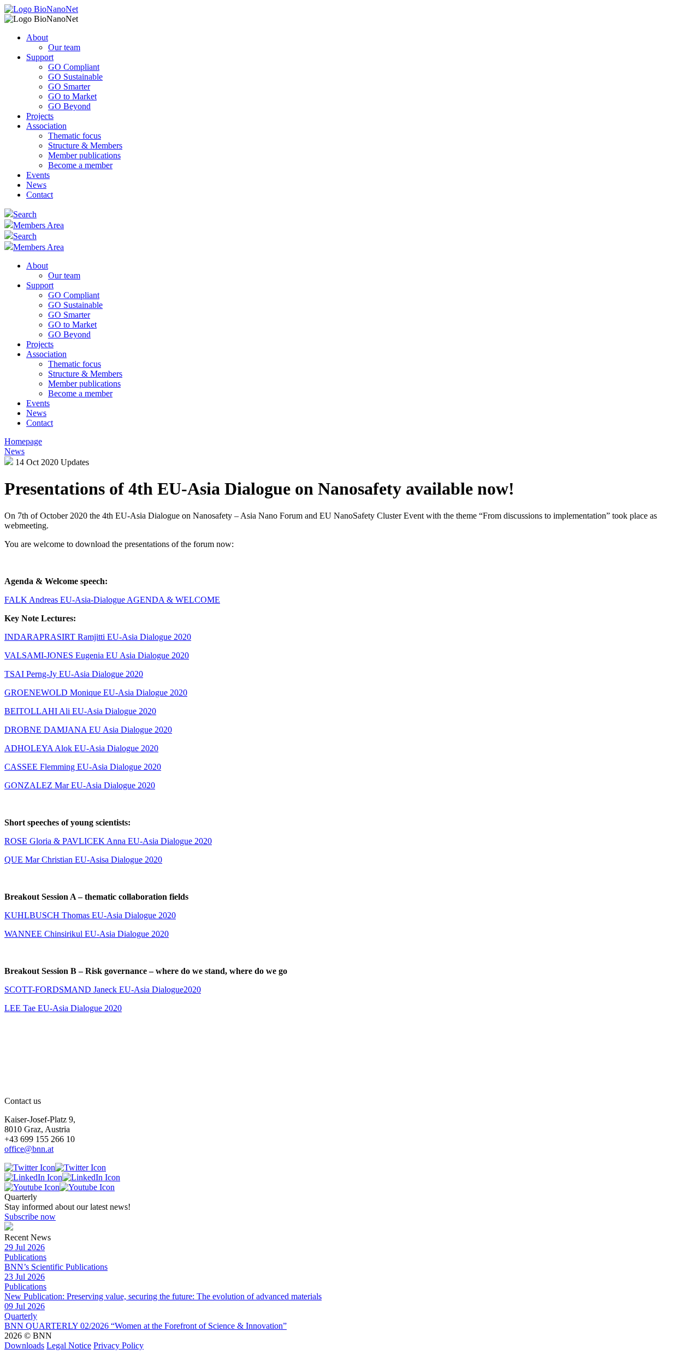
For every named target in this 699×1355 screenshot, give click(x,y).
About (37, 37)
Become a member (80, 165)
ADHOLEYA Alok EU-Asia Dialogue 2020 (81, 748)
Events (38, 175)
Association (46, 125)
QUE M (18, 859)
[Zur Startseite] (41, 9)
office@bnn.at (29, 1149)
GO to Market (72, 96)
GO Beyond (69, 106)
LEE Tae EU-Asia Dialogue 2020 (63, 1008)
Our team (64, 47)
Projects (40, 116)
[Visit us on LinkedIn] (62, 1177)
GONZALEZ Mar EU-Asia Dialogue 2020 (79, 785)
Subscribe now (30, 1216)
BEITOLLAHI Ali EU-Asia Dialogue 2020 (80, 711)
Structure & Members (85, 145)
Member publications (84, 155)
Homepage (23, 441)
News (36, 184)
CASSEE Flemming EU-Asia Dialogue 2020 (82, 766)
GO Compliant (73, 67)
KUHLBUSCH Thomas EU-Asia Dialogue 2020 (90, 915)
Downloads (24, 1345)
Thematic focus (74, 135)
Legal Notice (68, 1345)
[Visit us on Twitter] (55, 1167)
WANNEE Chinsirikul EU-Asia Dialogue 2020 (86, 933)
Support (40, 57)
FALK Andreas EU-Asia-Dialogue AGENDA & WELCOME (112, 599)
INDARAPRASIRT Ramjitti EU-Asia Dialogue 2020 (97, 636)
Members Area (38, 225)
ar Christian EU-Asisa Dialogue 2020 (97, 859)
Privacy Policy (118, 1345)
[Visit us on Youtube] (59, 1187)
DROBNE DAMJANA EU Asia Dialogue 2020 (88, 729)
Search (25, 214)
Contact (39, 194)
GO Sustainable (75, 76)
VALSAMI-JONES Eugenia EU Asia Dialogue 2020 (96, 655)
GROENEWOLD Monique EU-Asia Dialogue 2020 (95, 692)
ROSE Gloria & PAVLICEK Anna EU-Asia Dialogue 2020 (108, 841)
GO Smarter (69, 86)
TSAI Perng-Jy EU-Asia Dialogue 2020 (73, 674)
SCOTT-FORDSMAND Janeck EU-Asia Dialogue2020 (102, 989)
